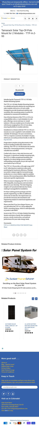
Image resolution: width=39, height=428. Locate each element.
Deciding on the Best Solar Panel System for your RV (19, 284)
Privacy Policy (5, 368)
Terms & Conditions (7, 372)
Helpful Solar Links (7, 366)
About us (12, 10)
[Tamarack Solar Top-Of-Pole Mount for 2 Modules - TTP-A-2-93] (19, 58)
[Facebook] (8, 394)
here (6, 410)
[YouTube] (13, 394)
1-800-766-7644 (10, 13)
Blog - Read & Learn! (7, 364)
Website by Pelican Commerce (19, 420)
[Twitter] (4, 394)
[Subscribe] (35, 387)
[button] (7, 331)
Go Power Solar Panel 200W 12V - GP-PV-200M (9, 325)
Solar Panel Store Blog (23, 10)
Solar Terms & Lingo (7, 370)
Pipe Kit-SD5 (8, 140)
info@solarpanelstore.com (26, 13)
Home (3, 23)
